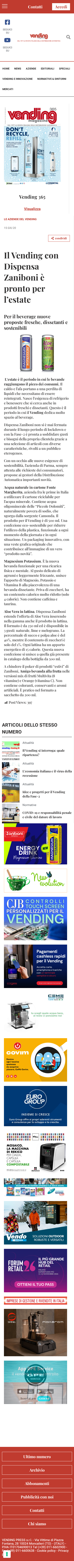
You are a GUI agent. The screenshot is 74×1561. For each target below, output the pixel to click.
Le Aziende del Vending (20, 219)
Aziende (31, 68)
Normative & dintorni (51, 79)
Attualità (28, 743)
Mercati (7, 89)
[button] (68, 37)
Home (5, 68)
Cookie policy (46, 1550)
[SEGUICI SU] (7, 22)
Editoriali (47, 68)
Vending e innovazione (17, 79)
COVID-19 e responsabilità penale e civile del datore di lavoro (47, 815)
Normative (29, 805)
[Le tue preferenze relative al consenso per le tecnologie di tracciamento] (7, 1554)
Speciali (64, 68)
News (17, 68)
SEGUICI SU (7, 31)
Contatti (35, 6)
